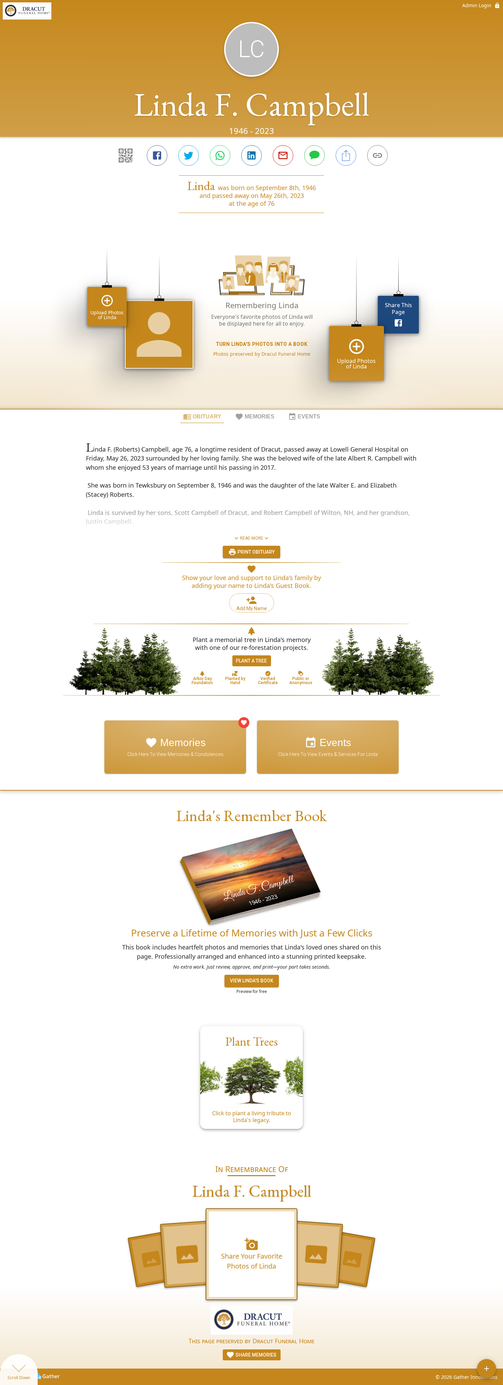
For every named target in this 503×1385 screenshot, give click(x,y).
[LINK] (377, 155)
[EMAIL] (283, 155)
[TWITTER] (188, 155)
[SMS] (314, 155)
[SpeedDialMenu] (486, 1368)
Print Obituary (255, 552)
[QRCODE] (125, 155)
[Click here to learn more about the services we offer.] (251, 1321)
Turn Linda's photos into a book (262, 344)
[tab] (202, 416)
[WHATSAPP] (220, 155)
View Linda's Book (251, 980)
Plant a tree (251, 661)
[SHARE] (346, 155)
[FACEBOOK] (157, 155)
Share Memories (255, 1355)
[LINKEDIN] (251, 155)
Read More (251, 538)
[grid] (251, 322)
